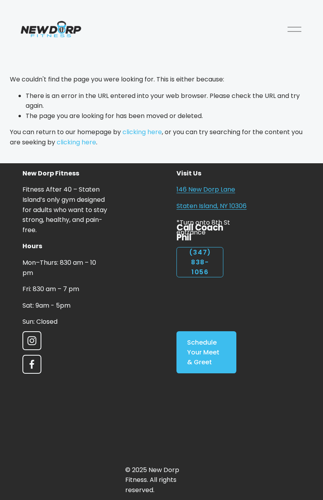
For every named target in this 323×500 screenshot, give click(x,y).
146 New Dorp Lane (205, 189)
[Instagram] (31, 340)
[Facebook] (31, 364)
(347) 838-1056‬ (200, 262)
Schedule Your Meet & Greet (203, 352)
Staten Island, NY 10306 (211, 205)
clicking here (142, 132)
